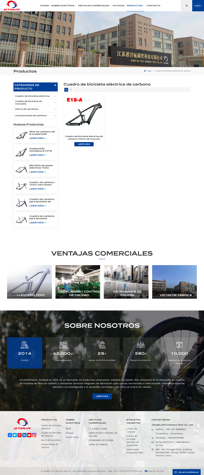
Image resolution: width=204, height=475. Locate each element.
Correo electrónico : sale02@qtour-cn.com (173, 443)
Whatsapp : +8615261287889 (170, 438)
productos (135, 5)
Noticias (118, 5)
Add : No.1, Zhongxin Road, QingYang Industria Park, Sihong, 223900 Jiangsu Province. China (175, 452)
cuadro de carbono (132, 430)
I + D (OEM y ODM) (31, 295)
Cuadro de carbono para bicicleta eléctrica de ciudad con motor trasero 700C (41, 217)
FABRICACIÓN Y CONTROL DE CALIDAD (79, 293)
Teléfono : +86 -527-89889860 (171, 429)
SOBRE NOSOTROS (62, 5)
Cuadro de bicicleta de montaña (28, 102)
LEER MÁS (36, 138)
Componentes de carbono (31, 115)
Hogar (44, 5)
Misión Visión (72, 437)
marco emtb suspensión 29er (135, 451)
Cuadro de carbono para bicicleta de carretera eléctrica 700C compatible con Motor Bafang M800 (41, 200)
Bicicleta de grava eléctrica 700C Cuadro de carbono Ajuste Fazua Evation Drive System (41, 166)
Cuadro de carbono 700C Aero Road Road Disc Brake (41, 183)
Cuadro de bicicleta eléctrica (32, 96)
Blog (110, 471)
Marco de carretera (26, 109)
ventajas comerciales (93, 5)
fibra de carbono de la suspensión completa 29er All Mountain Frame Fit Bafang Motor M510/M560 (42, 133)
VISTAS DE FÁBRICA (176, 295)
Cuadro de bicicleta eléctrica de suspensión (133, 440)
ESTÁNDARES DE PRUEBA (127, 293)
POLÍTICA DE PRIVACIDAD (131, 471)
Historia (70, 433)
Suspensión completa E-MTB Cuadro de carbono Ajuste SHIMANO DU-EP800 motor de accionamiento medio (41, 149)
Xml (116, 471)
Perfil (68, 429)
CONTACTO (153, 5)
